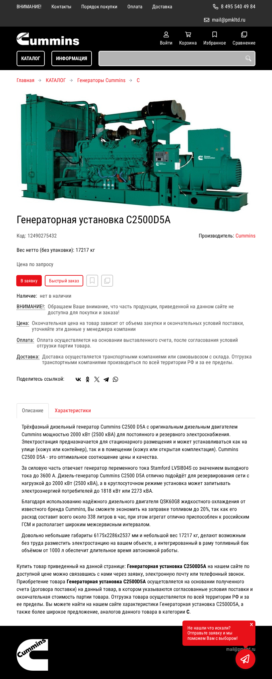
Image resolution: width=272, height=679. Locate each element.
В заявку (29, 280)
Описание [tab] (32, 410)
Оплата (134, 7)
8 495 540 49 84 (238, 6)
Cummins (245, 236)
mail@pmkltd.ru (228, 20)
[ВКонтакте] (78, 379)
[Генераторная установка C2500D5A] (136, 152)
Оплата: (25, 340)
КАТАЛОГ (30, 58)
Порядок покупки (99, 7)
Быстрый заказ (64, 280)
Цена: (23, 323)
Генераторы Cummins (101, 80)
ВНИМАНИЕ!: (31, 307)
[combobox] (177, 58)
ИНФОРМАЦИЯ (71, 58)
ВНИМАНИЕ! (29, 7)
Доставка (162, 7)
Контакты (61, 7)
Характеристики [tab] (73, 410)
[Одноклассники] (88, 379)
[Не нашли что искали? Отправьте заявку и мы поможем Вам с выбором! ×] (245, 659)
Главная (25, 80)
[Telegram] (106, 379)
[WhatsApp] (115, 379)
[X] (97, 379)
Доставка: (28, 357)
